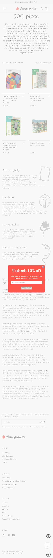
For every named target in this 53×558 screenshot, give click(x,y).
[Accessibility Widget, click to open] (48, 536)
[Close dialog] (43, 267)
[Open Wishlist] (48, 555)
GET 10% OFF (26, 288)
